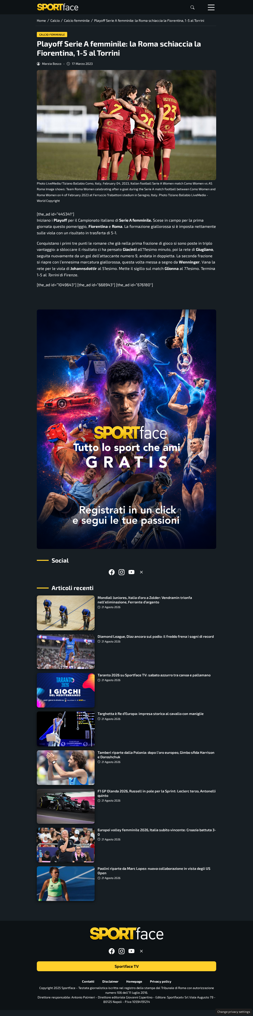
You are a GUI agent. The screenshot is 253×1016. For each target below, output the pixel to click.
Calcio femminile (52, 34)
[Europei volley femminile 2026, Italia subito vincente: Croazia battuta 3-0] (66, 845)
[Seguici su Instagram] (122, 572)
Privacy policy (160, 981)
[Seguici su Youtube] (131, 572)
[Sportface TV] (126, 429)
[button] (192, 7)
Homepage (134, 981)
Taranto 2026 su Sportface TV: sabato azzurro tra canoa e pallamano (154, 675)
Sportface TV (127, 966)
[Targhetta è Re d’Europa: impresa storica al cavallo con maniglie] (66, 728)
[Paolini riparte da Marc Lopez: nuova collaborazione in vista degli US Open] (66, 883)
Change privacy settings (233, 1011)
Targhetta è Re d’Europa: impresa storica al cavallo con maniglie (151, 713)
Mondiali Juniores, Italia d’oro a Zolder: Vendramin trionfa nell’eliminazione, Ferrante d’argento (145, 599)
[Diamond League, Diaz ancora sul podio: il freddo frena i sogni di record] (66, 651)
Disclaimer (110, 981)
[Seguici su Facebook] (112, 572)
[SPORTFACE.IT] (57, 6)
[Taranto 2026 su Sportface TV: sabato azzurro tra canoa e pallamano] (66, 690)
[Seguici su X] (141, 572)
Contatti (88, 981)
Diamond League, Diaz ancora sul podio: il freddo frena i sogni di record (156, 636)
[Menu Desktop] (211, 7)
